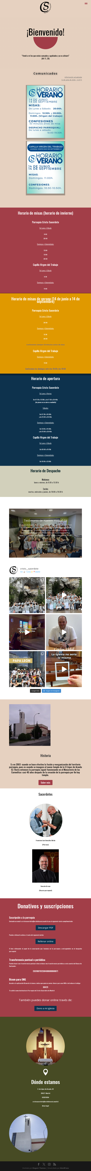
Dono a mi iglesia (45, 1008)
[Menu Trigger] (86, 3)
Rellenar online (45, 941)
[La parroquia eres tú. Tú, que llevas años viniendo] (64, 669)
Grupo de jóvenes (55, 525)
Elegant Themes (39, 1168)
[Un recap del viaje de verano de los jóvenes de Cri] (64, 595)
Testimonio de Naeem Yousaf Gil (45, 520)
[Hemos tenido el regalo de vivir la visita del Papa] (27, 669)
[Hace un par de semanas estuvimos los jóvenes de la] (27, 595)
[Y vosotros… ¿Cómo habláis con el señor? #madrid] (27, 632)
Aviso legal (45, 1106)
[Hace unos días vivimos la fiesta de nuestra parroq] (64, 632)
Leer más (45, 544)
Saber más (45, 782)
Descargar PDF (45, 927)
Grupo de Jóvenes (28, 525)
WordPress (64, 1168)
